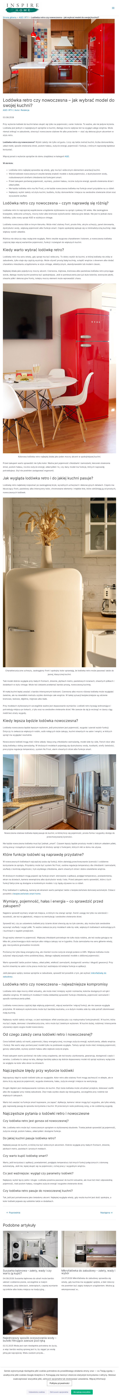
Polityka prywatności (59, 1383)
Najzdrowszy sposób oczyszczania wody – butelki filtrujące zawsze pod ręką (29, 1339)
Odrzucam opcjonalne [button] (59, 1392)
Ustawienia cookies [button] (37, 1392)
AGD (67, 156)
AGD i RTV (24, 17)
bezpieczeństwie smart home (26, 894)
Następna (106, 1212)
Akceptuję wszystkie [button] (81, 1392)
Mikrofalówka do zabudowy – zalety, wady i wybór (88, 1272)
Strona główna (9, 17)
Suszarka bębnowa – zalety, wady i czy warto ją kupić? (27, 1272)
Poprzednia (13, 1212)
